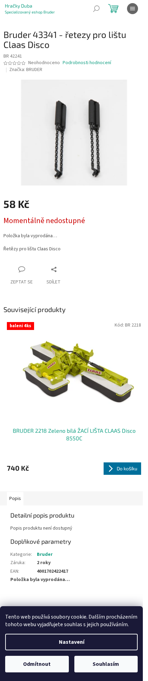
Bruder (45, 554)
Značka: (25, 69)
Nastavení (71, 642)
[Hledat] (96, 9)
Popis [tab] (15, 498)
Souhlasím (106, 664)
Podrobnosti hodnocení (87, 63)
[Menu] (132, 9)
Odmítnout (37, 664)
